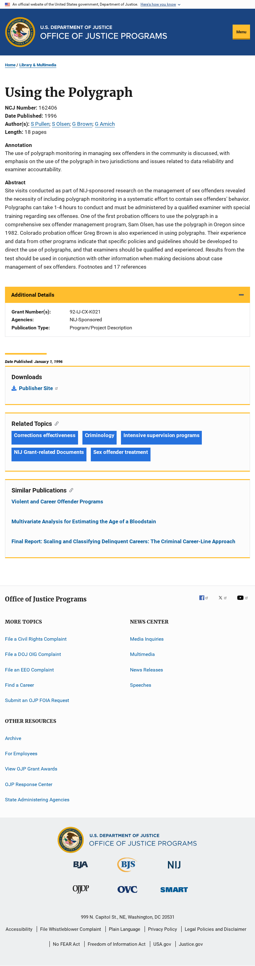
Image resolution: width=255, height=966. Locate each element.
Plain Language (124, 929)
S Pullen (40, 124)
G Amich (105, 124)
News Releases (146, 669)
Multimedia (142, 654)
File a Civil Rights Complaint (36, 639)
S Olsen (61, 124)
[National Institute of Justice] (174, 869)
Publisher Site (36, 388)
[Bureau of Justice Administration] (80, 869)
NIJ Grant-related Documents (49, 452)
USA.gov (162, 944)
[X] (225, 602)
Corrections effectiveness (45, 435)
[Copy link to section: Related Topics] (55, 423)
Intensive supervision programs (161, 435)
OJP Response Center (28, 784)
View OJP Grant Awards (31, 769)
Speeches (140, 685)
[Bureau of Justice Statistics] (127, 873)
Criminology (99, 435)
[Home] (103, 32)
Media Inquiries (147, 639)
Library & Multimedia (37, 65)
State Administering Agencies (37, 800)
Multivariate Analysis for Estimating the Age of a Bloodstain (84, 521)
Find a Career (19, 685)
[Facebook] (206, 602)
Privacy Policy (162, 929)
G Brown (82, 124)
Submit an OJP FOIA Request (37, 700)
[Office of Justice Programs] (20, 32)
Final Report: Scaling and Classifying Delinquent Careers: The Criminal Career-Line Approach (123, 541)
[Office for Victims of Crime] (127, 893)
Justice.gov (191, 944)
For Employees (21, 753)
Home (10, 65)
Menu (241, 32)
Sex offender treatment (120, 452)
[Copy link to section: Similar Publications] (70, 490)
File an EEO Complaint (29, 669)
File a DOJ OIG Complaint (33, 654)
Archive (13, 738)
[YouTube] (243, 602)
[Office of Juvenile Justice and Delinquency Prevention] (81, 894)
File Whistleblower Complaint (70, 929)
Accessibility (19, 929)
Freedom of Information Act (117, 944)
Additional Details (32, 295)
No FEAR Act (66, 944)
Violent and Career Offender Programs (57, 501)
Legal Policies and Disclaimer (215, 929)
